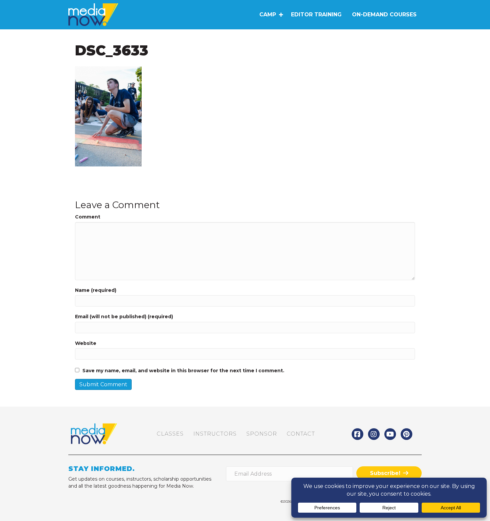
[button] (281, 15)
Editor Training (316, 14)
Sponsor (261, 434)
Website (85, 343)
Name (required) (95, 290)
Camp (267, 14)
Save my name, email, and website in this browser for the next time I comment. (183, 371)
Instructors (215, 434)
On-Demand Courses (384, 14)
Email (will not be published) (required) (124, 317)
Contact (301, 434)
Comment (87, 217)
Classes (170, 434)
